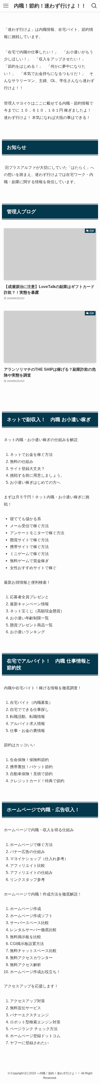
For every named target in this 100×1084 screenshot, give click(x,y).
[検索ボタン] (94, 6)
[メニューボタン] (6, 6)
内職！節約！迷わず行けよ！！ (50, 5)
